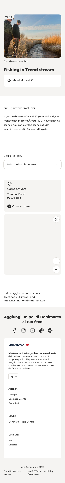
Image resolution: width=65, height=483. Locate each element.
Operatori (13, 403)
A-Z (10, 440)
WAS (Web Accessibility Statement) (40, 473)
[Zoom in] (56, 261)
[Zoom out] (56, 269)
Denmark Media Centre (21, 421)
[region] (32, 244)
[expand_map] (56, 219)
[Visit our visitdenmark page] (32, 330)
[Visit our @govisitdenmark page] (41, 330)
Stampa (12, 394)
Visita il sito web (22, 80)
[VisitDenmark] (18, 344)
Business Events (17, 398)
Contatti (12, 444)
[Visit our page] (23, 330)
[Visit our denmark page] (14, 330)
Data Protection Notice (12, 473)
